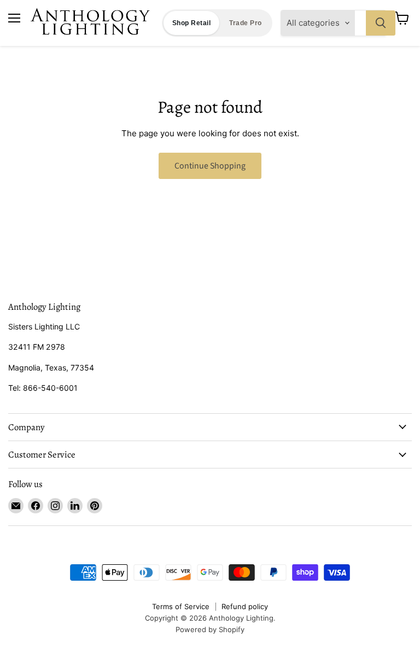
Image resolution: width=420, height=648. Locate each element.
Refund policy (244, 606)
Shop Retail (191, 23)
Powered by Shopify (210, 629)
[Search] (380, 23)
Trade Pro (245, 23)
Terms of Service (180, 606)
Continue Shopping (210, 166)
